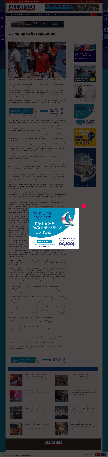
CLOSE (83, 206)
